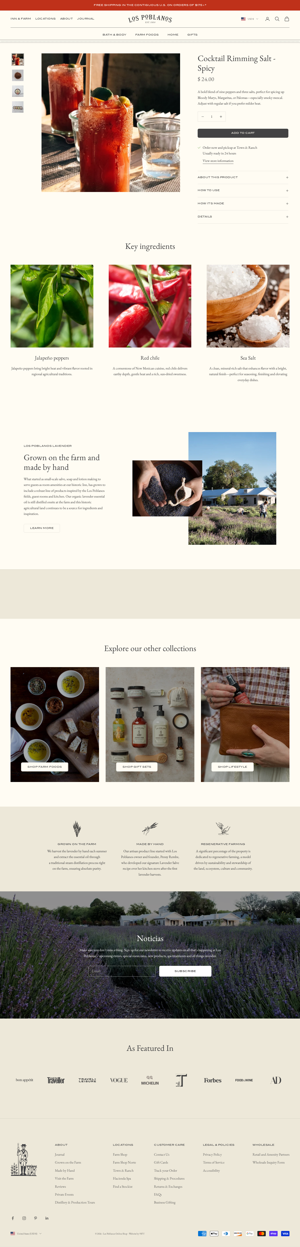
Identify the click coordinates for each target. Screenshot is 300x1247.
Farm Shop (120, 1154)
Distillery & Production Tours (75, 1202)
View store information (218, 160)
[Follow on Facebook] (13, 1218)
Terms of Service (213, 1162)
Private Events (64, 1194)
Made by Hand (65, 1170)
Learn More (42, 528)
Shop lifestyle (232, 767)
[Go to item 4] (18, 107)
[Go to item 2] (18, 75)
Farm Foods (147, 34)
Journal (85, 18)
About (66, 18)
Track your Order (165, 1170)
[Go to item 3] (18, 91)
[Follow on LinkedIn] (47, 1218)
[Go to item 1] (18, 59)
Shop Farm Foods (44, 767)
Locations (45, 18)
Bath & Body (115, 34)
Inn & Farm (21, 18)
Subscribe (185, 971)
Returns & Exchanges (168, 1186)
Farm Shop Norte (124, 1162)
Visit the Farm (64, 1178)
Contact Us (161, 1154)
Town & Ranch (123, 1170)
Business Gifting (164, 1202)
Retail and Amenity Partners (271, 1154)
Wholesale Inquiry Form (269, 1162)
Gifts (192, 34)
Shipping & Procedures (169, 1178)
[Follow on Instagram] (24, 1218)
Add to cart (243, 133)
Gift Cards (161, 1162)
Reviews (60, 1186)
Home (173, 34)
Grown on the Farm (68, 1162)
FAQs (158, 1194)
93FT (142, 1233)
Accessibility (211, 1170)
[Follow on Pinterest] (35, 1218)
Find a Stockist (122, 1186)
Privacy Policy (212, 1154)
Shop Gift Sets (137, 767)
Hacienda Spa (122, 1178)
